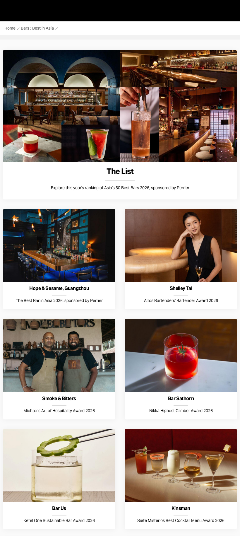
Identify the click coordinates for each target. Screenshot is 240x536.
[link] (120, 124)
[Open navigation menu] (230, 12)
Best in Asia (43, 29)
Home (10, 29)
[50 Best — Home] (5, 12)
